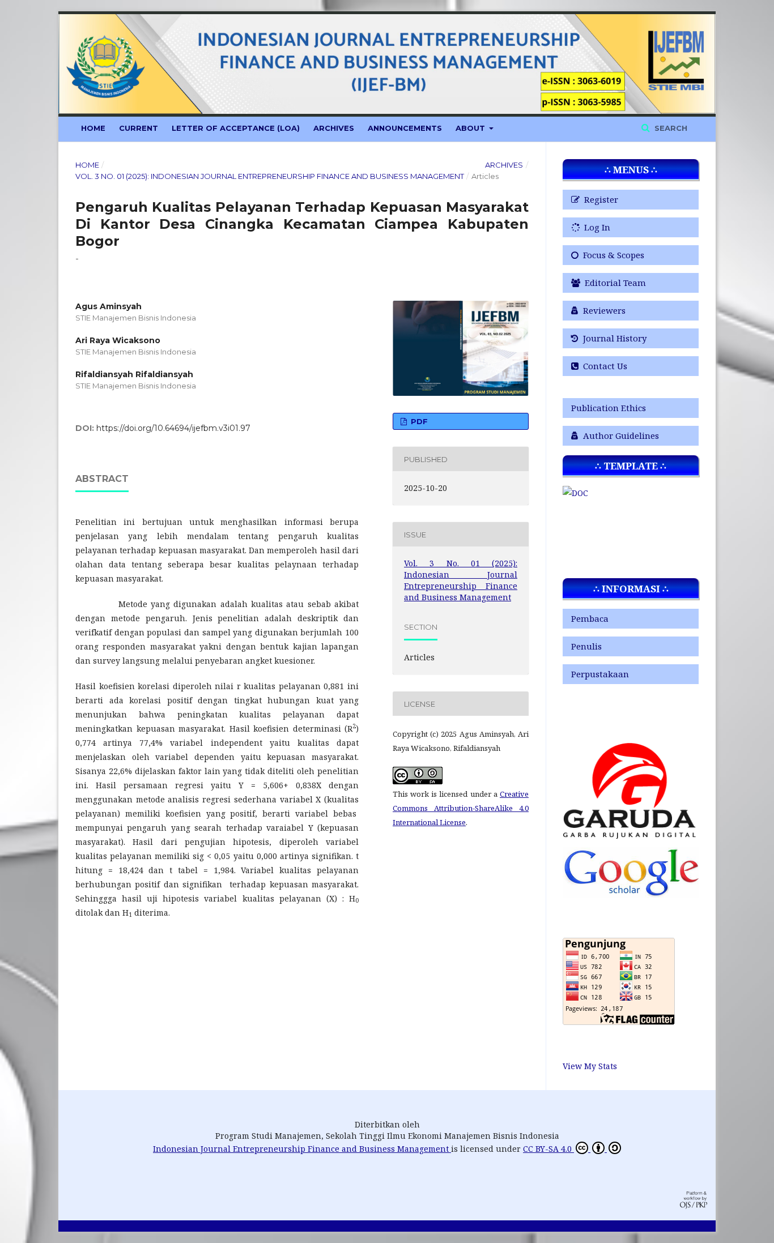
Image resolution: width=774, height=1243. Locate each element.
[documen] (575, 493)
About (471, 128)
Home (93, 128)
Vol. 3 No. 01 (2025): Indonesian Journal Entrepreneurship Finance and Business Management (269, 176)
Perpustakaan (600, 674)
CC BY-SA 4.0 (548, 1148)
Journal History (614, 338)
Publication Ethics (608, 407)
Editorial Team (614, 282)
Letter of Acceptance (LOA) (236, 128)
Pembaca (590, 618)
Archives (333, 128)
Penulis (586, 646)
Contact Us (604, 365)
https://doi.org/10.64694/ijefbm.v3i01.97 (173, 428)
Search (669, 128)
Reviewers (603, 310)
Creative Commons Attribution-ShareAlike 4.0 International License (461, 808)
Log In (596, 227)
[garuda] (631, 835)
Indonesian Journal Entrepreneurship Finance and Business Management (302, 1148)
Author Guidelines (620, 435)
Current (138, 128)
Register (600, 199)
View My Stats (590, 1066)
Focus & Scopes (612, 254)
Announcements (405, 128)
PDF (418, 421)
